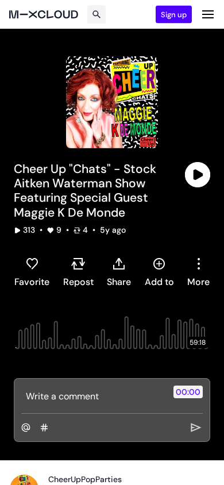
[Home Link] (43, 14)
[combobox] (198, 271)
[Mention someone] (25, 427)
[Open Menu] (208, 14)
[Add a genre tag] (44, 427)
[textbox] (92, 396)
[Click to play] (197, 174)
